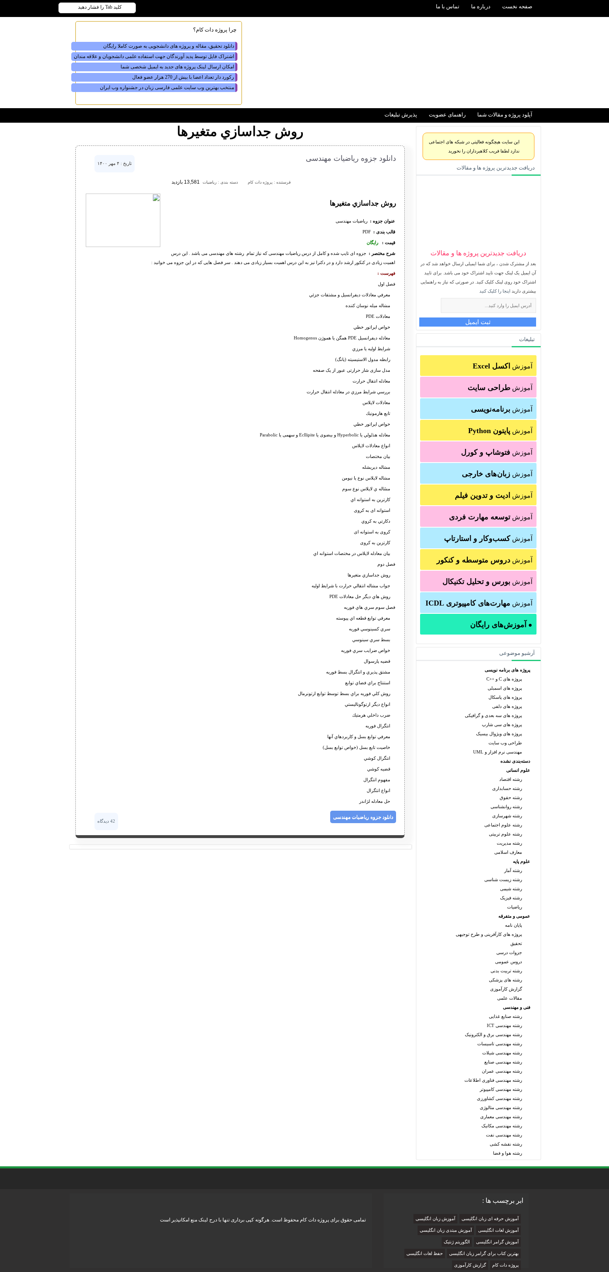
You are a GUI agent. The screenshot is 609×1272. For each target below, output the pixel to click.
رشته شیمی (511, 888)
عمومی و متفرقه (514, 915)
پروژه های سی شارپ (502, 724)
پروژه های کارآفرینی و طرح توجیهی (489, 934)
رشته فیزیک (511, 897)
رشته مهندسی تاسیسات (499, 1043)
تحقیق (516, 943)
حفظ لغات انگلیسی (424, 1253)
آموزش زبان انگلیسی (435, 1218)
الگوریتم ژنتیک (457, 1242)
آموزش (502, 366)
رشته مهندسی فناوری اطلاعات (493, 1080)
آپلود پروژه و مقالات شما (504, 114)
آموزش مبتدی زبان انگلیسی (446, 1230)
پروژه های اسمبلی (505, 688)
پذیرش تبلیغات (400, 114)
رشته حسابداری (507, 788)
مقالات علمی (509, 998)
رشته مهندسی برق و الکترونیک (493, 1034)
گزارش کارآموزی (506, 988)
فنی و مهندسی (516, 1007)
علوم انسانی (518, 770)
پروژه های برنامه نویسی (507, 669)
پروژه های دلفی (507, 706)
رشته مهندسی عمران (502, 1070)
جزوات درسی (509, 952)
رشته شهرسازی (507, 815)
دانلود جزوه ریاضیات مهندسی (351, 158)
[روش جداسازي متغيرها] (123, 245)
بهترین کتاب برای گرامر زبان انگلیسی (484, 1253)
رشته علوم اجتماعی (503, 824)
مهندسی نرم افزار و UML (497, 751)
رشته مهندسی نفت (504, 1134)
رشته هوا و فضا (507, 1153)
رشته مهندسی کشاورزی (499, 1098)
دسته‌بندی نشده (515, 760)
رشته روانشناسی (506, 806)
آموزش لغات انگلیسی (498, 1230)
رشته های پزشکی (505, 979)
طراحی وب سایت (505, 742)
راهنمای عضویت (447, 114)
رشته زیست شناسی (503, 879)
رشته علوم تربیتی (505, 833)
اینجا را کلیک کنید (494, 290)
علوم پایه (521, 861)
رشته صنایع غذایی (505, 1016)
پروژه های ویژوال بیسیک (499, 733)
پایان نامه (513, 925)
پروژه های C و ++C (504, 678)
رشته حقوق (511, 797)
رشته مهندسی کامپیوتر (501, 1089)
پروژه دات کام (505, 1265)
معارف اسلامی (508, 852)
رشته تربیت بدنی (506, 970)
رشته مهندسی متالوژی (501, 1107)
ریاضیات (514, 906)
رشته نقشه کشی (506, 1143)
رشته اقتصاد (510, 779)
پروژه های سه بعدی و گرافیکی (493, 715)
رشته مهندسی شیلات (502, 1052)
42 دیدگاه (106, 821)
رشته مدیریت (509, 843)
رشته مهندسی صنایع (503, 1061)
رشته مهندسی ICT (504, 1025)
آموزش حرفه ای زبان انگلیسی (490, 1218)
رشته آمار (513, 870)
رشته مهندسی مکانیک (501, 1125)
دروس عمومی (508, 961)
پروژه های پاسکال (505, 697)
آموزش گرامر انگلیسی (497, 1242)
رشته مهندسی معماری (501, 1116)
